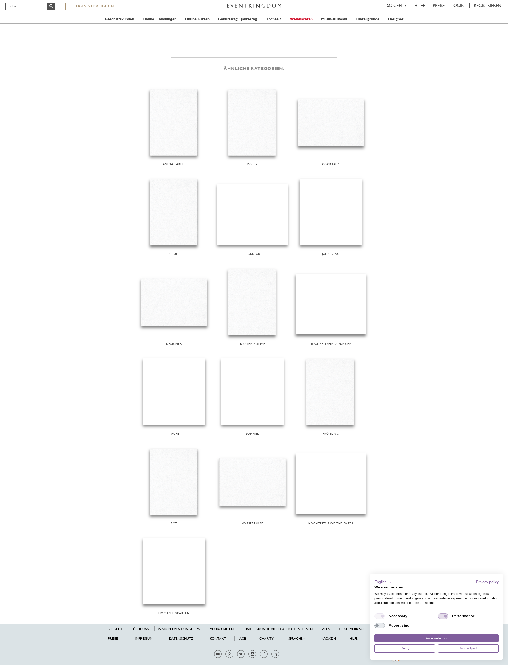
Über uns (141, 629)
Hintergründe (367, 19)
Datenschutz (181, 638)
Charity (266, 638)
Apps (326, 629)
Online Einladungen (159, 19)
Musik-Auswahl (334, 19)
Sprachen (296, 638)
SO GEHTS (396, 5)
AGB (242, 638)
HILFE (419, 5)
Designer (395, 19)
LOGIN (458, 5)
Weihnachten (301, 19)
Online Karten (197, 19)
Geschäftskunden (119, 19)
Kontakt (218, 638)
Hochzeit (273, 19)
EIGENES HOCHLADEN (95, 6)
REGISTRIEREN (487, 5)
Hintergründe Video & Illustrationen (278, 629)
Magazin (328, 638)
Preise (439, 5)
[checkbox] (379, 616)
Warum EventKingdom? (179, 629)
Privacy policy (487, 582)
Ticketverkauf (351, 629)
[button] (383, 582)
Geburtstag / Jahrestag (237, 19)
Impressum (143, 638)
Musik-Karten (222, 629)
